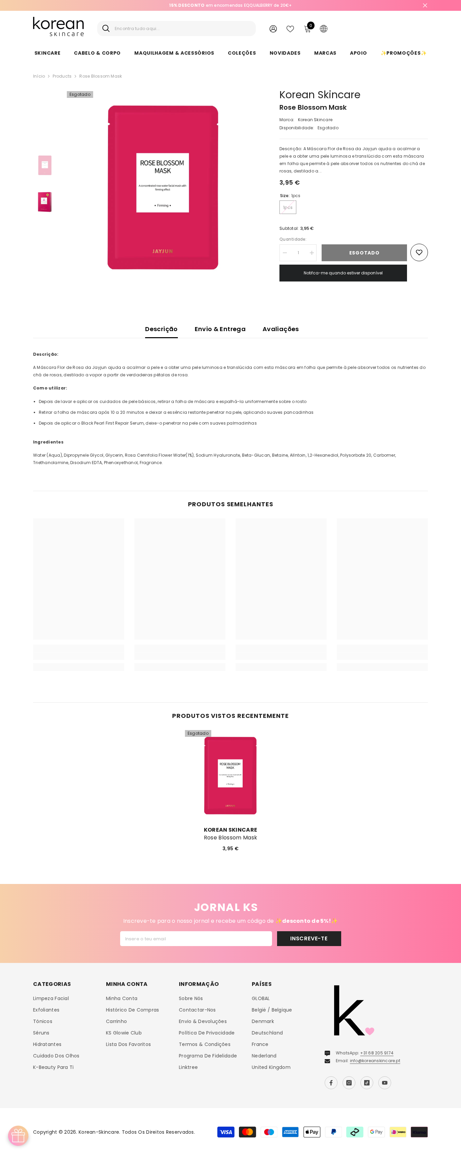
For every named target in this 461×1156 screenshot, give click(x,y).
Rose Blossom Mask (230, 837)
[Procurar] (176, 28)
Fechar (425, 5)
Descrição (161, 329)
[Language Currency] (324, 28)
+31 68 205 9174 (377, 1053)
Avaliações (281, 329)
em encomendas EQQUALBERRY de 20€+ (230, 5)
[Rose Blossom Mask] (230, 775)
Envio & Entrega (220, 329)
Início (39, 76)
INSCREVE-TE (309, 938)
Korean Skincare (319, 94)
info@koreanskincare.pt (375, 1061)
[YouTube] (384, 1082)
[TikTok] (366, 1082)
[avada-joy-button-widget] (18, 1136)
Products (62, 76)
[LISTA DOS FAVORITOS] (290, 28)
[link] (78, 656)
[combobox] (183, 28)
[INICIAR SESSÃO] (273, 28)
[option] (230, 5)
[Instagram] (349, 1082)
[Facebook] (331, 1082)
